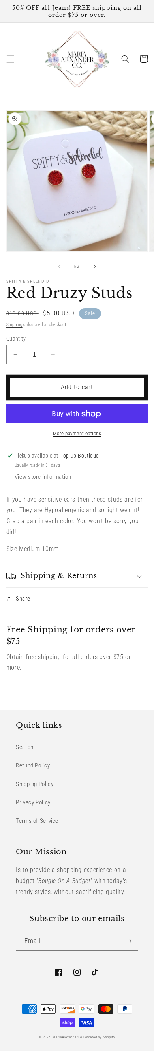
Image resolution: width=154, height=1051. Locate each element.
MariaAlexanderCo (67, 1037)
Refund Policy (33, 765)
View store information (43, 476)
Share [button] (23, 598)
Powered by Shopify (99, 1037)
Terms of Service (37, 820)
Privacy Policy (33, 802)
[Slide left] (59, 266)
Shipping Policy (34, 783)
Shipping (14, 324)
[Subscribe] (129, 941)
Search (25, 747)
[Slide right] (94, 266)
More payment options (77, 433)
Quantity (16, 338)
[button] (10, 59)
